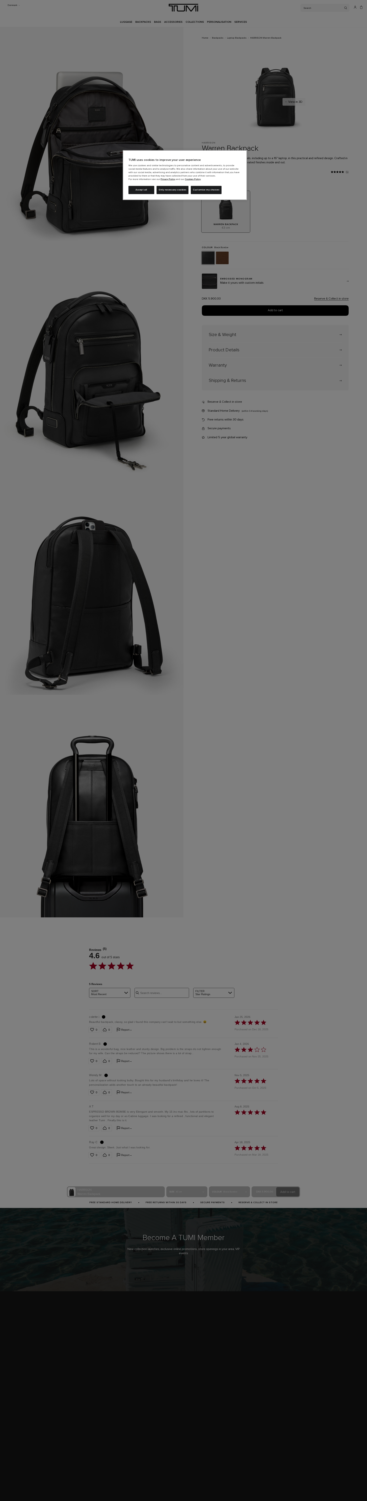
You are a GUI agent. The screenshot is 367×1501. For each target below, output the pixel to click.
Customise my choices (206, 190)
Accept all (141, 190)
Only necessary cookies (172, 190)
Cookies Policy (193, 179)
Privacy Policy (168, 179)
